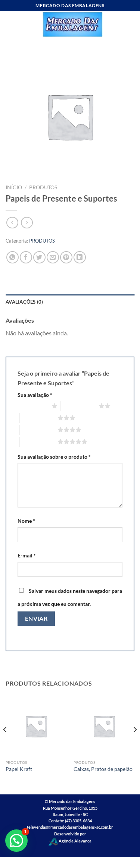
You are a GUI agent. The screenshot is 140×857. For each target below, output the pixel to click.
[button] (16, 840)
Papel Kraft (19, 769)
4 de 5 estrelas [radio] (38, 430)
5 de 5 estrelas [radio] (38, 442)
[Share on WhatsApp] (12, 257)
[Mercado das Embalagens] (72, 24)
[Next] (135, 744)
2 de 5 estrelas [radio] (80, 406)
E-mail (27, 555)
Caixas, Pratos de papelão (103, 769)
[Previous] (5, 744)
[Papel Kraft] (36, 726)
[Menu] (10, 24)
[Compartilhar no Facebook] (26, 257)
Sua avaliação (35, 395)
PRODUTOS (43, 187)
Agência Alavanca (74, 840)
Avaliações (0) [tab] (24, 302)
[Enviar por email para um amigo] (53, 257)
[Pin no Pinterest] (66, 257)
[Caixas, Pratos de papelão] (104, 726)
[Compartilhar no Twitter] (39, 257)
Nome (26, 521)
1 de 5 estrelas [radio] (33, 406)
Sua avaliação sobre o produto (54, 456)
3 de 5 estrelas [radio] (38, 418)
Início (14, 187)
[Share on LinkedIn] (80, 257)
